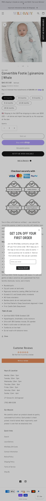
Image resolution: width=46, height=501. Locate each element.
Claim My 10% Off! (23, 268)
